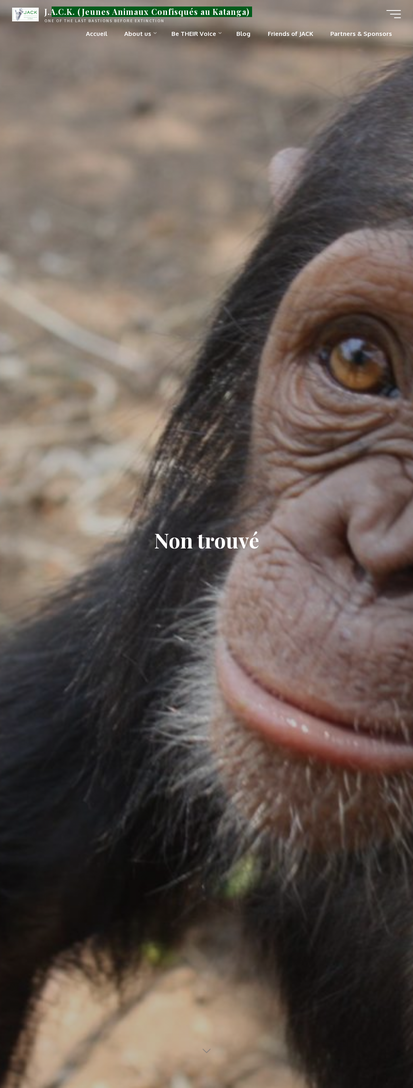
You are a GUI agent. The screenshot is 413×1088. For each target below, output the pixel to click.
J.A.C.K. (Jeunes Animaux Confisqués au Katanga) (147, 11)
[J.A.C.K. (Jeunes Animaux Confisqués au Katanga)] (25, 14)
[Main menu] (393, 14)
